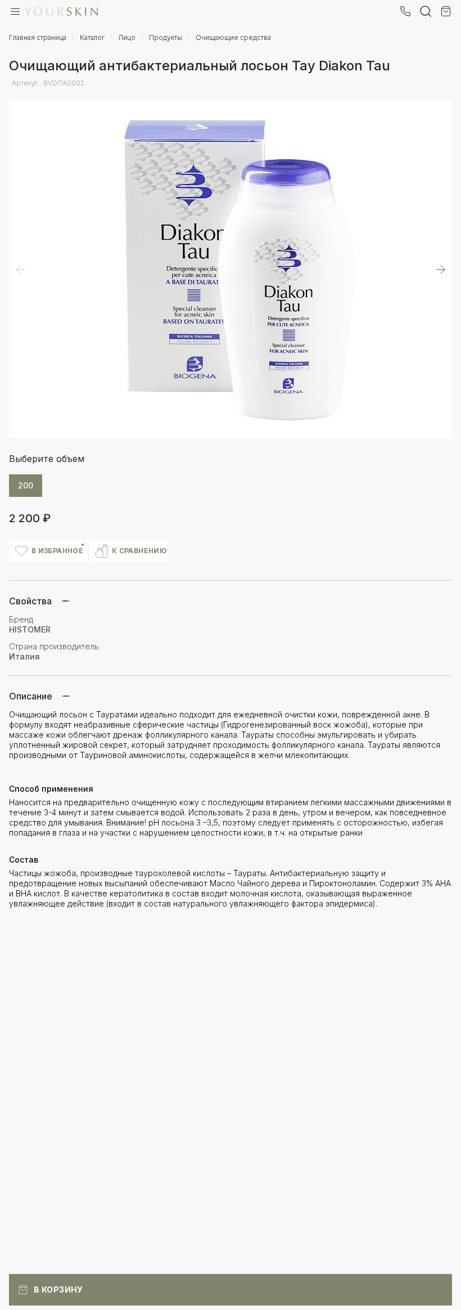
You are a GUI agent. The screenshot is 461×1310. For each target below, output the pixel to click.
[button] (441, 269)
